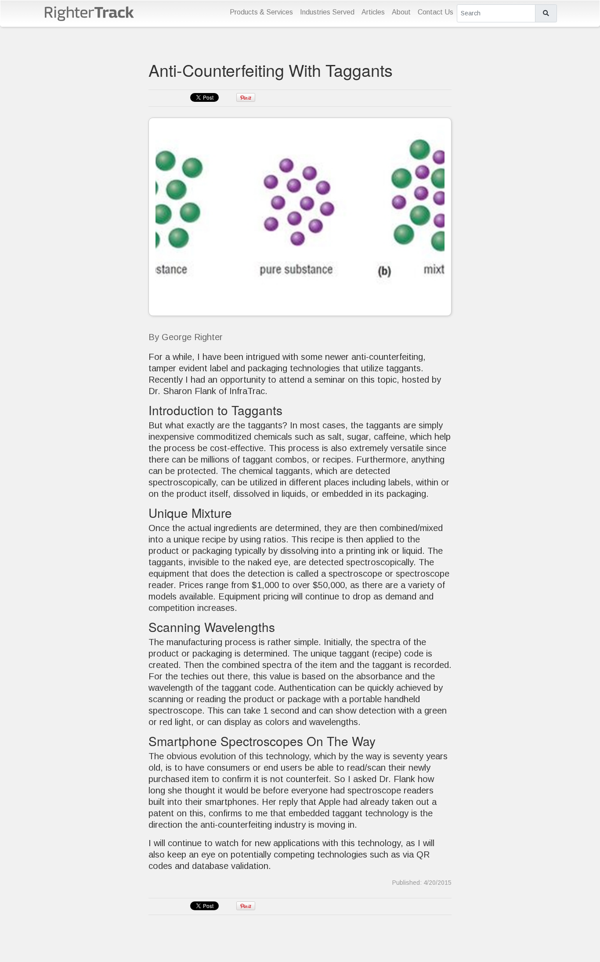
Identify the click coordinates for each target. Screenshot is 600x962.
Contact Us (435, 12)
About (401, 12)
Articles (373, 12)
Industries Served (327, 12)
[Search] (546, 13)
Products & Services (261, 12)
